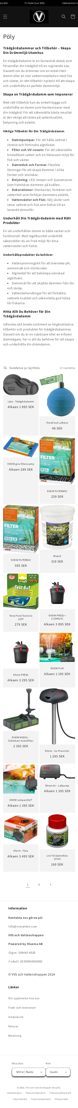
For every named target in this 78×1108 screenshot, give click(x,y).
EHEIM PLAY (57, 668)
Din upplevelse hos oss (23, 998)
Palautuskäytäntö (35, 1092)
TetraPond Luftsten (57, 422)
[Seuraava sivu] (50, 884)
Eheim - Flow (21, 850)
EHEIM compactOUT (21, 799)
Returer (13, 1026)
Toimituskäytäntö (41, 1099)
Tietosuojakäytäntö (60, 1092)
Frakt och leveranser (22, 1007)
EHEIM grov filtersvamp (20, 464)
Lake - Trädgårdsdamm (21, 401)
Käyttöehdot (20, 1099)
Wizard (57, 556)
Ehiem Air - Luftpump (57, 785)
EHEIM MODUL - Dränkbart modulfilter (20, 739)
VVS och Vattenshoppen (38, 1087)
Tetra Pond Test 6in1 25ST (20, 617)
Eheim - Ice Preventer (57, 750)
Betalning (14, 1036)
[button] (5, 16)
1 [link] (28, 885)
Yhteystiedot (61, 1099)
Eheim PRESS (20, 674)
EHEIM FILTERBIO (21, 559)
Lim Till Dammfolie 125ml (57, 857)
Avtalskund (16, 1017)
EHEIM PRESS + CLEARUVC (57, 617)
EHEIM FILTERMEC (57, 491)
